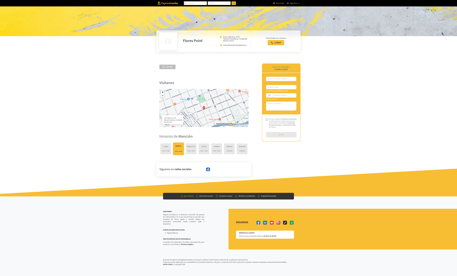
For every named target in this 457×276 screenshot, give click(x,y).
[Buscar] (234, 3)
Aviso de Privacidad (290, 125)
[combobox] (195, 3)
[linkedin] (265, 223)
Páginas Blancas (172, 233)
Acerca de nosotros (206, 196)
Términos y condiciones (246, 196)
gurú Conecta (188, 196)
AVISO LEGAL (168, 264)
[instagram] (278, 223)
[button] (204, 108)
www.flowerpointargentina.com (235, 45)
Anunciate (280, 3)
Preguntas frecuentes (268, 196)
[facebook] (208, 169)
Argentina (293, 3)
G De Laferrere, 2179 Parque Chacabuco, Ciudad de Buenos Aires (235, 39)
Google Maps (244, 126)
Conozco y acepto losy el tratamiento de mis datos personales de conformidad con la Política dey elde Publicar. (282, 123)
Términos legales (187, 244)
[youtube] (272, 223)
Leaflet (237, 126)
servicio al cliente (269, 236)
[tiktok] (285, 223)
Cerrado (169, 66)
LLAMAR (277, 42)
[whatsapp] (292, 223)
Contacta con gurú (225, 196)
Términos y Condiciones (289, 119)
